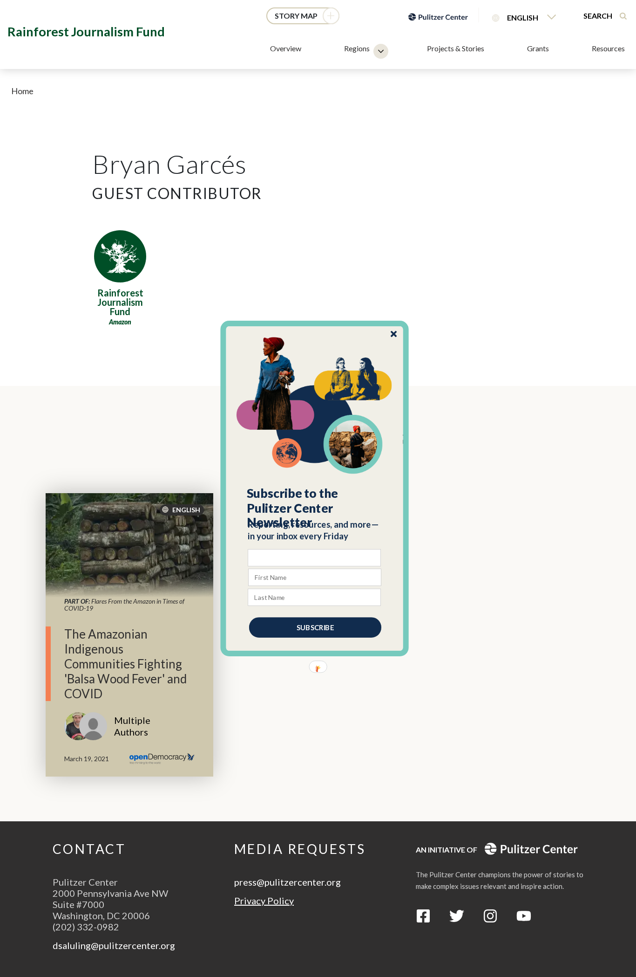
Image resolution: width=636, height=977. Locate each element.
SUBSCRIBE (315, 627)
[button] (315, 508)
